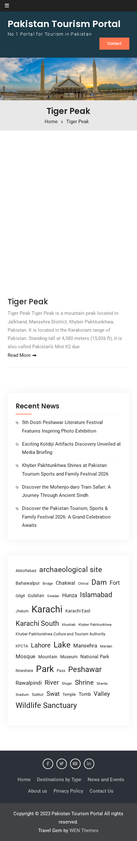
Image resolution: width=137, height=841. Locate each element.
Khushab (69, 624)
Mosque (25, 657)
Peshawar (85, 669)
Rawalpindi (29, 683)
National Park (94, 657)
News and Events (106, 779)
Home (24, 779)
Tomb (85, 694)
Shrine (84, 682)
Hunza (69, 595)
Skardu (102, 684)
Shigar (67, 684)
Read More (19, 355)
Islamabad (96, 595)
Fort (115, 582)
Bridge (48, 584)
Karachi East (77, 610)
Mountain (47, 656)
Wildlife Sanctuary (46, 705)
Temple (69, 694)
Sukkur (38, 694)
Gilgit (20, 595)
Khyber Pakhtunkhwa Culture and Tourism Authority (60, 634)
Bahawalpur (28, 583)
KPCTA (22, 646)
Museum (68, 656)
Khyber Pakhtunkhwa (95, 624)
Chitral (83, 583)
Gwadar (53, 596)
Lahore (41, 645)
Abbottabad (26, 571)
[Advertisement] (68, 211)
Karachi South (37, 623)
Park (45, 669)
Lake (62, 644)
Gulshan (36, 595)
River (52, 682)
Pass (61, 670)
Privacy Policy (68, 791)
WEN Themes (83, 830)
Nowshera (24, 670)
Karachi (47, 609)
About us (37, 791)
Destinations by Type (59, 779)
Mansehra (85, 645)
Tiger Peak (28, 301)
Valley (102, 693)
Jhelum (22, 611)
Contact (114, 43)
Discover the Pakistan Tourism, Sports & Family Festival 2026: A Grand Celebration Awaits (66, 516)
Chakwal (65, 583)
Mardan (106, 646)
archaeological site (70, 569)
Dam (99, 582)
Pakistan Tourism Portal (64, 24)
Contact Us (101, 791)
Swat (53, 693)
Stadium (22, 695)
